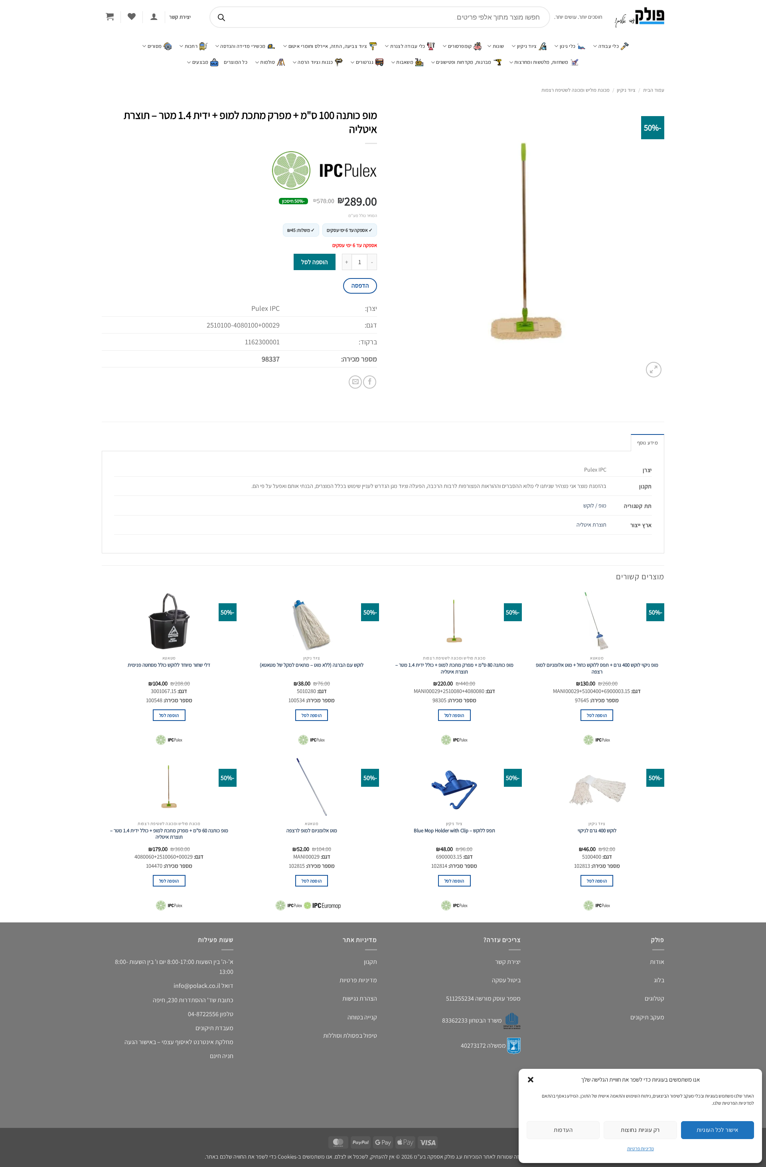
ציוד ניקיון (527, 46)
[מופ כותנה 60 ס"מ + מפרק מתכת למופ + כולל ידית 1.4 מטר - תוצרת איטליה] (169, 787)
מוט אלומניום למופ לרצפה (311, 830)
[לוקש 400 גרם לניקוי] (596, 787)
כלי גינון (567, 46)
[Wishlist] (131, 16)
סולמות (267, 62)
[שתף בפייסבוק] (369, 382)
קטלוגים (654, 998)
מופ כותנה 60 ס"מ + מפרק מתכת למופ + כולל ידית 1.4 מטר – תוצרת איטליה (169, 834)
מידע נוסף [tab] (647, 442)
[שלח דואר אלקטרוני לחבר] (355, 382)
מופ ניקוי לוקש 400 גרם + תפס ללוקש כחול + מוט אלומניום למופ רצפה (597, 668)
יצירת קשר (508, 962)
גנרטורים (364, 62)
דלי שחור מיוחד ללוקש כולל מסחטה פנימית (169, 665)
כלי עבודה (608, 46)
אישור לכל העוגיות (717, 1129)
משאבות (404, 62)
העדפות (563, 1129)
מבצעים (200, 62)
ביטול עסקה (506, 980)
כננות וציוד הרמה (315, 62)
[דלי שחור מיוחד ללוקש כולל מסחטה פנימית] (169, 621)
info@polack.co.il (197, 985)
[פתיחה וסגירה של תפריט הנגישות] (18, 57)
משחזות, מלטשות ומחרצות (541, 62)
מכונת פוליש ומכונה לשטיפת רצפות (575, 90)
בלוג (659, 980)
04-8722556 (203, 1014)
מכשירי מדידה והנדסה (242, 46)
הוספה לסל (314, 262)
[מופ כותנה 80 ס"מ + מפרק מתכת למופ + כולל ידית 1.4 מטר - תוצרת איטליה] (454, 621)
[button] (531, 1080)
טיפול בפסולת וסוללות (350, 1035)
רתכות (191, 46)
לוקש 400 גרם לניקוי (597, 830)
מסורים (155, 46)
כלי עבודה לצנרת (407, 46)
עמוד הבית (653, 90)
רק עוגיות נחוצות (640, 1129)
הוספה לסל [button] (597, 715)
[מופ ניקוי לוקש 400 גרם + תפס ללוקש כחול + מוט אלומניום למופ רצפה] (596, 621)
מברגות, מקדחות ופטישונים (463, 62)
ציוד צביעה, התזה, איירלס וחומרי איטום (327, 46)
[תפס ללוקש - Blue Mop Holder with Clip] (454, 787)
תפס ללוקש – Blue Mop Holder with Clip (454, 830)
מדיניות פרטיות (640, 1148)
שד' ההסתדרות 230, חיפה (184, 1000)
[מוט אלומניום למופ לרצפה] (311, 787)
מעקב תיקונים (647, 1017)
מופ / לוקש (594, 505)
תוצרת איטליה (591, 524)
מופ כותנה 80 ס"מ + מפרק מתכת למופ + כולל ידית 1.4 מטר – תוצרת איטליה (454, 668)
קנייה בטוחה (362, 1017)
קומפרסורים (460, 46)
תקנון (370, 962)
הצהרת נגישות (359, 998)
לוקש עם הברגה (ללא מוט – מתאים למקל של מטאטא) (311, 665)
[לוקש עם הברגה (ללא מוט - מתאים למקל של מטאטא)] (311, 621)
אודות (657, 962)
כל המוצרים (235, 62)
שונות (498, 46)
